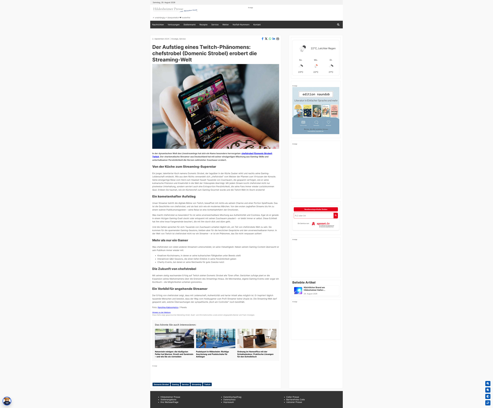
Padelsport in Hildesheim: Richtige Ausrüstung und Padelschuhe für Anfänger (212, 354)
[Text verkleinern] (487, 390)
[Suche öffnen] (338, 24)
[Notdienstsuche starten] (336, 215)
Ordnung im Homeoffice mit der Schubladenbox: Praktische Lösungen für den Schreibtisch (255, 354)
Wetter (225, 24)
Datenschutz (229, 399)
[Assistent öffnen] (7, 401)
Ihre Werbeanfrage (169, 402)
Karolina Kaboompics (168, 307)
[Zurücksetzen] (487, 402)
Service (215, 24)
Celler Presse (292, 397)
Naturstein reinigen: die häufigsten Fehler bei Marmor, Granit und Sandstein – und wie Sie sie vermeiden (174, 354)
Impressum (228, 402)
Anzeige (174, 39)
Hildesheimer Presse (170, 397)
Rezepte (203, 24)
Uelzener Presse (294, 402)
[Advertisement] (295, 14)
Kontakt (257, 24)
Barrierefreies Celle (295, 399)
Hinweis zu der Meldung (161, 312)
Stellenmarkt (189, 24)
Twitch (207, 384)
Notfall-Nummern (241, 24)
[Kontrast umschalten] (487, 396)
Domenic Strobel (161, 384)
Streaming (196, 384)
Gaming (175, 384)
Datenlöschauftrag (232, 397)
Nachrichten (158, 24)
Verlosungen (174, 24)
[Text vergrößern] (487, 383)
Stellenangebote (168, 399)
